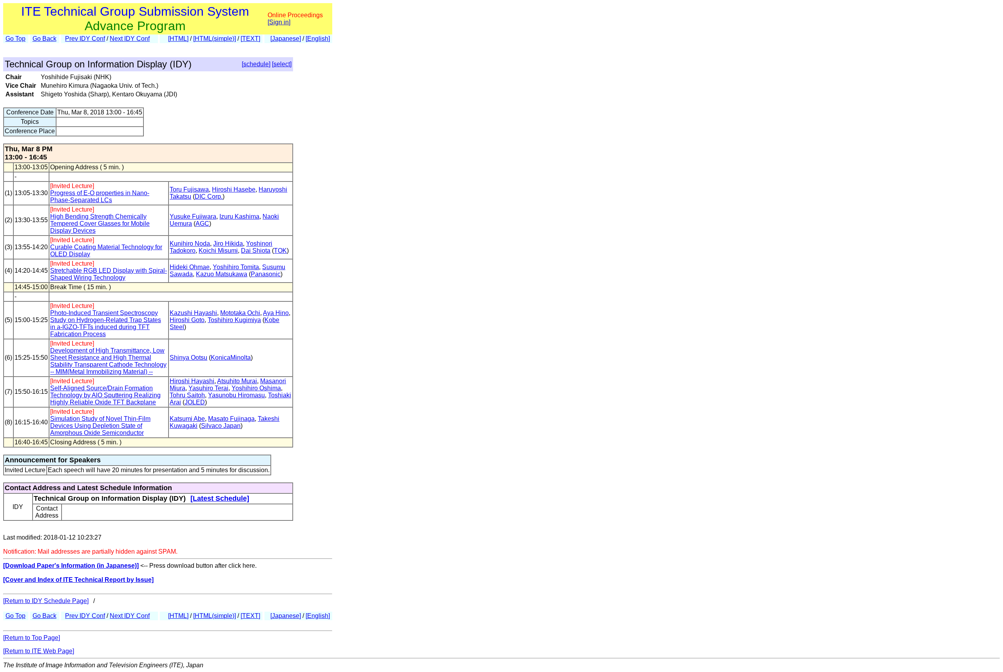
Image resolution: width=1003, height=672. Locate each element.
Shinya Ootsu (188, 357)
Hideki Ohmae (190, 267)
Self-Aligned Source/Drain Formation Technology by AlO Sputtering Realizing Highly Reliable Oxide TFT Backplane (105, 395)
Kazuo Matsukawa (221, 274)
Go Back (44, 38)
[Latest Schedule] (219, 498)
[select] (281, 64)
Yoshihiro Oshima (256, 388)
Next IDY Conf (130, 38)
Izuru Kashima (239, 216)
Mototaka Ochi (240, 313)
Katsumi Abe (187, 418)
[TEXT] (250, 38)
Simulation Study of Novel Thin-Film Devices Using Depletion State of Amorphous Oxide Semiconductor (100, 425)
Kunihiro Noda (190, 243)
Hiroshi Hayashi (192, 381)
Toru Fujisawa (189, 189)
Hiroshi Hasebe (233, 189)
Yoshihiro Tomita (236, 267)
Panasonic (266, 274)
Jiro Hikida (228, 243)
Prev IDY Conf (85, 38)
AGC (202, 223)
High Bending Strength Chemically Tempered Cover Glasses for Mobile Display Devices (100, 223)
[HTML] (178, 38)
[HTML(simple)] (214, 38)
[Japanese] (285, 38)
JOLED (195, 402)
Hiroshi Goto (187, 320)
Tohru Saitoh (187, 395)
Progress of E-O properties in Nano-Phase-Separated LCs (99, 196)
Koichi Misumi (218, 250)
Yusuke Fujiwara (193, 216)
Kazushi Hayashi (193, 313)
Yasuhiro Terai (208, 388)
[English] (318, 38)
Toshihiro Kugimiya (234, 320)
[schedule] (256, 64)
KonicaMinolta (231, 357)
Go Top (15, 38)
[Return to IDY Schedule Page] (46, 601)
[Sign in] (279, 22)
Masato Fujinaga (231, 418)
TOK (280, 250)
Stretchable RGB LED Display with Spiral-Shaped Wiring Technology (108, 274)
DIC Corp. (209, 196)
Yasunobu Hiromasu (236, 395)
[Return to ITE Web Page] (38, 651)
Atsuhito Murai (237, 381)
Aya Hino (276, 313)
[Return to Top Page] (31, 637)
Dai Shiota (255, 250)
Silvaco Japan (221, 425)
